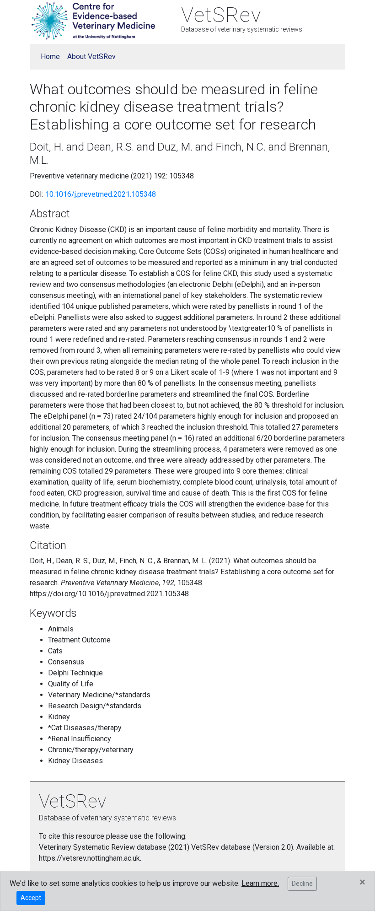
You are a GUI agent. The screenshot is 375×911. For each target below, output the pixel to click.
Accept (31, 897)
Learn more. (260, 883)
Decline (302, 883)
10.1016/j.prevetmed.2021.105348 (100, 194)
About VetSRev (91, 56)
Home (50, 56)
